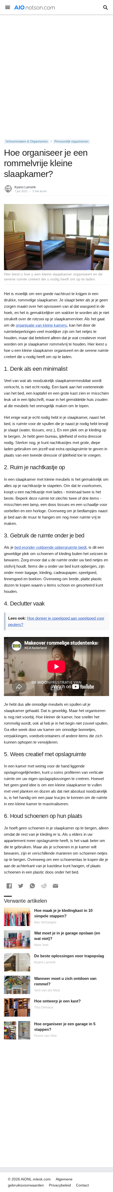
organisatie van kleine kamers (41, 325)
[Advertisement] (56, 76)
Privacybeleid (60, 1185)
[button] (9, 886)
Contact (82, 1185)
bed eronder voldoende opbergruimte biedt (50, 547)
